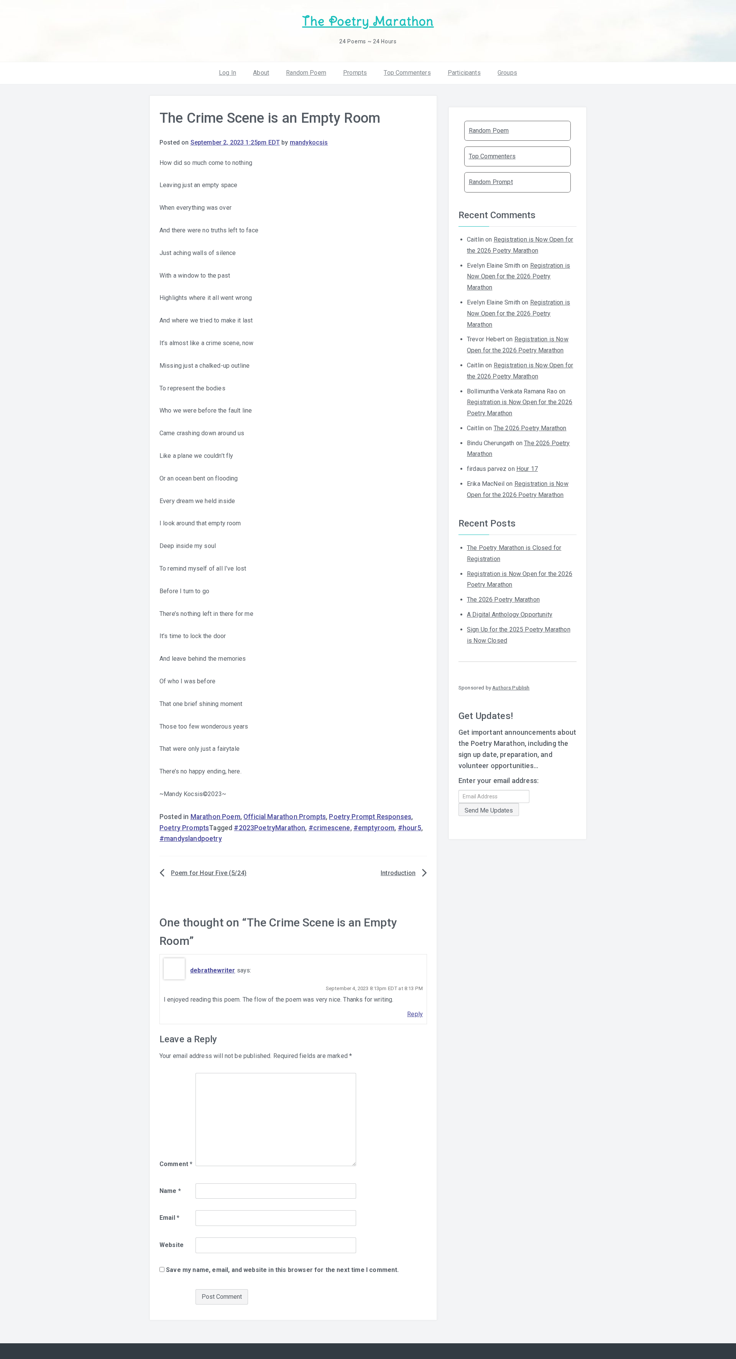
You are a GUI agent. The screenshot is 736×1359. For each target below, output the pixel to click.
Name (170, 1190)
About (261, 72)
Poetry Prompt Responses (370, 817)
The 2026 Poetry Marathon (530, 428)
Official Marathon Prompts (284, 817)
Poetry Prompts (184, 828)
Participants (464, 72)
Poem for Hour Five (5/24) (208, 873)
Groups (507, 72)
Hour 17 (527, 468)
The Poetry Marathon (368, 21)
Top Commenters (407, 72)
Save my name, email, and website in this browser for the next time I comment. (282, 1269)
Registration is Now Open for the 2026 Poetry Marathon (518, 276)
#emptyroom (374, 828)
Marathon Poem (215, 817)
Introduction (398, 873)
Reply (415, 1014)
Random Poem (306, 72)
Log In (227, 72)
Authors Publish (510, 687)
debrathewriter (212, 970)
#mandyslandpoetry (190, 838)
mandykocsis (309, 142)
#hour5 (409, 828)
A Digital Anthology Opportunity (509, 614)
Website (171, 1245)
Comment (175, 1164)
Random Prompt (491, 182)
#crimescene (329, 828)
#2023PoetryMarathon (269, 828)
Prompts (355, 72)
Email (169, 1217)
